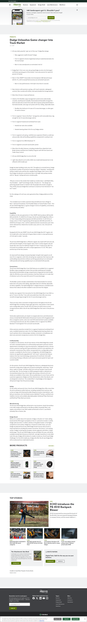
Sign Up (13, 608)
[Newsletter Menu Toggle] (77, 5)
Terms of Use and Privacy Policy (46, 20)
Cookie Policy (41, 620)
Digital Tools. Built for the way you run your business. (60, 556)
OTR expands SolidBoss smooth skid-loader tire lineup (38, 465)
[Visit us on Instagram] (47, 598)
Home (12, 450)
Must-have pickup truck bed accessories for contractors (16, 475)
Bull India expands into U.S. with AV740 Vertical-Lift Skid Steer (34, 543)
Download (16, 563)
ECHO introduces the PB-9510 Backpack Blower (62, 507)
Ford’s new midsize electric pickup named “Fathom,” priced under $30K (68, 543)
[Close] (85, 619)
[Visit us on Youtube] (44, 598)
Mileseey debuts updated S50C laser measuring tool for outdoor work (16, 465)
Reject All (66, 619)
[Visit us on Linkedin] (40, 598)
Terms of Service (45, 21)
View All (60, 561)
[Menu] (10, 5)
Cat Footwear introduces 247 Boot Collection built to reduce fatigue (16, 454)
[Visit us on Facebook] (33, 598)
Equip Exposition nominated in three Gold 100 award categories (18, 543)
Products (13, 37)
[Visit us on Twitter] (37, 598)
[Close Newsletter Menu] (77, 10)
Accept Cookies (75, 619)
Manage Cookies (57, 619)
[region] (43, 619)
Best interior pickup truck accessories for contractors (39, 453)
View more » (51, 445)
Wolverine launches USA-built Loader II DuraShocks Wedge (39, 475)
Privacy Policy (38, 21)
